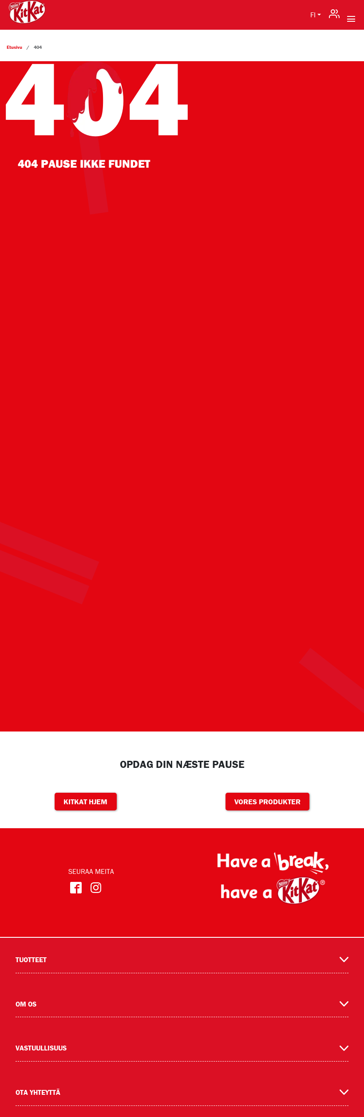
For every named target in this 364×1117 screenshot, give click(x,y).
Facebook (76, 888)
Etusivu (14, 47)
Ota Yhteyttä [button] (38, 1092)
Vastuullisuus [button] (41, 1047)
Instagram (96, 888)
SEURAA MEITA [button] (91, 871)
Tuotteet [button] (31, 959)
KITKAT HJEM (85, 801)
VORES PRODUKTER (267, 801)
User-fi (334, 12)
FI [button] (313, 14)
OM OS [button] (26, 1003)
